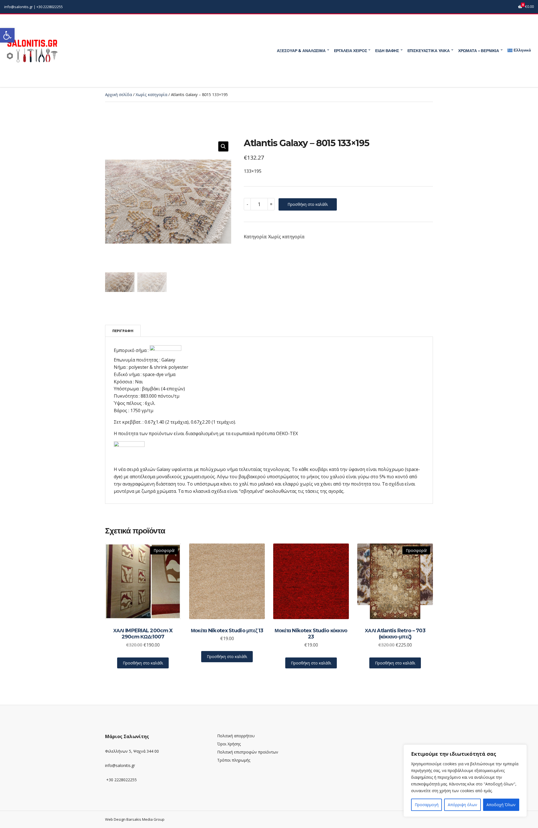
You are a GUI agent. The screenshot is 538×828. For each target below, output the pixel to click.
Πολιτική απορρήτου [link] (236, 735)
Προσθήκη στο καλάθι (307, 204)
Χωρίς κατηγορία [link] (151, 94)
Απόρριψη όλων (462, 804)
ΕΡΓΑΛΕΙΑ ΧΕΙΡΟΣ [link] (350, 50)
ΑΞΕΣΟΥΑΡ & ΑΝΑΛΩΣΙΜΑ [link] (301, 50)
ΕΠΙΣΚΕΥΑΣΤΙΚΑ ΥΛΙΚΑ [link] (428, 50)
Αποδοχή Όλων (501, 804)
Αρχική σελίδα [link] (118, 94)
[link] (7, 35)
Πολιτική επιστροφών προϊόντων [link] (247, 752)
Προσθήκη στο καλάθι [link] (143, 663)
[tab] (123, 331)
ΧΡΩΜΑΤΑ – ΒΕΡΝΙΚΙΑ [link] (478, 50)
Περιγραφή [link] (122, 330)
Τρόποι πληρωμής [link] (233, 760)
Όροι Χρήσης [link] (229, 744)
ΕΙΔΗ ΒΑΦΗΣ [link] (387, 50)
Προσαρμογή (427, 804)
